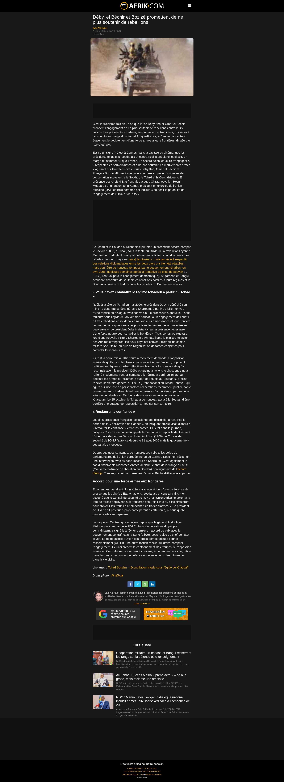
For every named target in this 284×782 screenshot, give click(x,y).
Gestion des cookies (153, 775)
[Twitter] (137, 584)
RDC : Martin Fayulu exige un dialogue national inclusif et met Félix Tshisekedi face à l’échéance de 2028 (153, 701)
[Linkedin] (152, 584)
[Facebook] (130, 584)
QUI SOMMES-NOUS (132, 771)
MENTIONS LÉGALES (151, 771)
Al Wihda (117, 575)
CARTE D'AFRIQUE (135, 768)
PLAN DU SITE (151, 768)
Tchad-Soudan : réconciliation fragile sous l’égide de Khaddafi (148, 567)
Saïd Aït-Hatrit (100, 28)
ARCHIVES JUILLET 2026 (133, 775)
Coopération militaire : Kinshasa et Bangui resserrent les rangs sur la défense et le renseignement (153, 655)
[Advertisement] (142, 110)
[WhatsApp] (145, 584)
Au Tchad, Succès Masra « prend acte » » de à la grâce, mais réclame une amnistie (151, 677)
